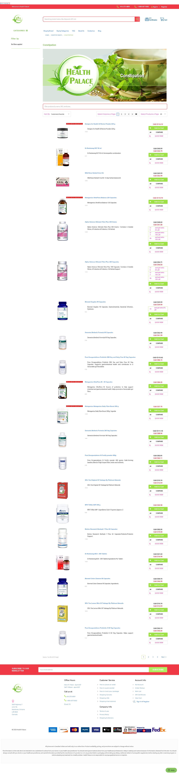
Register (164, 7)
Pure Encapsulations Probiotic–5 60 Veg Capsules (102, 628)
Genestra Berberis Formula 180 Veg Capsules (101, 430)
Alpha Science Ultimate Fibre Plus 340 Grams (101, 222)
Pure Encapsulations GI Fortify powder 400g (100, 455)
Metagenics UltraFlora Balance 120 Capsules (101, 197)
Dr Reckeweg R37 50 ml (93, 148)
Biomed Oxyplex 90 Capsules (95, 302)
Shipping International (108, 701)
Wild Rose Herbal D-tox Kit (94, 173)
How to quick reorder (107, 688)
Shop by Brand (48, 31)
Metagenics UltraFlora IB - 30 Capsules (98, 382)
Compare (159, 132)
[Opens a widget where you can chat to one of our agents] (171, 770)
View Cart (138, 698)
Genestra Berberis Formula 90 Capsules (99, 332)
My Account (139, 684)
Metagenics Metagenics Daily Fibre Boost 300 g (102, 406)
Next (163, 657)
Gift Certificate (140, 695)
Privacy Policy (104, 714)
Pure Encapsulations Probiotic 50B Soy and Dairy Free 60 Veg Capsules (110, 357)
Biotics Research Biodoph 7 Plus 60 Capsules (101, 529)
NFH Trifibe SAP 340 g (92, 505)
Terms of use (104, 711)
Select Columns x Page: (107, 114)
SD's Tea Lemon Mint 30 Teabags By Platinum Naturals (104, 603)
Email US (67, 704)
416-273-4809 (70, 696)
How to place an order (108, 684)
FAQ (73, 31)
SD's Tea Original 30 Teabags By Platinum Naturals (103, 480)
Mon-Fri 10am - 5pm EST (72, 685)
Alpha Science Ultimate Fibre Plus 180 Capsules (102, 262)
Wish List (138, 691)
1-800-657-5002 (71, 700)
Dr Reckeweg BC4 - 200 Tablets (96, 554)
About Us (81, 31)
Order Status (140, 688)
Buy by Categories (63, 31)
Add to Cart (159, 128)
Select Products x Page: (150, 114)
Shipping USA (104, 698)
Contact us (91, 31)
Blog (99, 31)
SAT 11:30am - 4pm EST (72, 687)
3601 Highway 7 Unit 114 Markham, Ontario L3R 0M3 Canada (18, 709)
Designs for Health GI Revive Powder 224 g (100, 124)
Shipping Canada (106, 695)
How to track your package (109, 691)
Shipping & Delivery (106, 718)
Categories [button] (19, 30)
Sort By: (47, 114)
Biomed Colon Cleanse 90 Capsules (97, 578)
